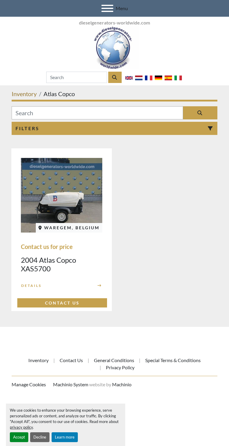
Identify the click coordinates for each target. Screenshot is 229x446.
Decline (39, 437)
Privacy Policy (120, 367)
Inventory (38, 360)
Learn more (65, 437)
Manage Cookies (29, 384)
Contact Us (71, 360)
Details (31, 285)
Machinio (121, 384)
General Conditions (114, 360)
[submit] (115, 77)
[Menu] (107, 8)
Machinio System (70, 384)
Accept (19, 437)
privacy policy (21, 427)
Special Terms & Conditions (173, 360)
